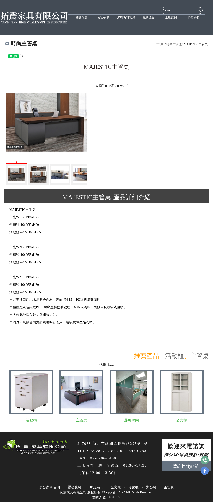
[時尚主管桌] (46, 122)
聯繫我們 (193, 17)
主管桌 (199, 355)
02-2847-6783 (133, 451)
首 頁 (159, 44)
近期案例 (171, 17)
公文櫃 (181, 420)
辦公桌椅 (104, 17)
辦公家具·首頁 (49, 487)
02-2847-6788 (103, 451)
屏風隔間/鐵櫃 (126, 17)
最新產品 (149, 17)
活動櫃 (174, 355)
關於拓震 (81, 17)
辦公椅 (151, 487)
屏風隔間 (131, 420)
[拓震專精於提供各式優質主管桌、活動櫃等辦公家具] (34, 17)
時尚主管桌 (174, 44)
